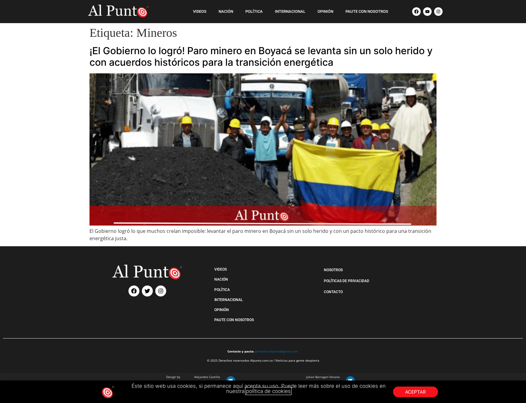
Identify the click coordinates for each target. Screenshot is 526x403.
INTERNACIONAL (290, 11)
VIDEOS (199, 11)
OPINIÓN (325, 11)
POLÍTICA (254, 11)
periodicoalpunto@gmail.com (276, 351)
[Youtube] (427, 11)
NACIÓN (226, 11)
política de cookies (268, 391)
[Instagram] (438, 11)
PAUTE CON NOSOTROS (366, 11)
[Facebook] (416, 11)
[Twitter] (147, 291)
